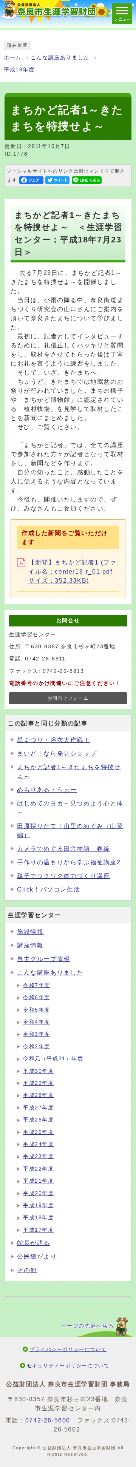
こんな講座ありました (60, 57)
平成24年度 (38, 1144)
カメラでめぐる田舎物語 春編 (63, 848)
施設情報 (30, 932)
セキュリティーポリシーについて (68, 1365)
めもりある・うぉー (47, 790)
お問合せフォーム (68, 698)
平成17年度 (38, 1230)
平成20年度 (38, 1193)
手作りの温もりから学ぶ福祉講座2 (69, 862)
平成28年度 (38, 1095)
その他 (27, 1270)
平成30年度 (38, 1071)
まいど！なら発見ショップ (57, 753)
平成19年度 (38, 1205)
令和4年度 (36, 1022)
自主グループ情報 (43, 959)
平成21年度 (38, 1181)
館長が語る (33, 1243)
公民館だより (37, 1256)
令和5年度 (36, 1010)
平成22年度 (38, 1169)
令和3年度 (36, 1034)
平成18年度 (19, 70)
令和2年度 (36, 1046)
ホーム (13, 57)
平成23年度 (38, 1156)
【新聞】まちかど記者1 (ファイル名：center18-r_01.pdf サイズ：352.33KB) (72, 571)
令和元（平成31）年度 (53, 1058)
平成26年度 (38, 1120)
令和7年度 (36, 985)
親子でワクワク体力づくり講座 (63, 876)
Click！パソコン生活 (48, 889)
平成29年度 (38, 1083)
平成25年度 (38, 1132)
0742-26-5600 (47, 1420)
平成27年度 (38, 1108)
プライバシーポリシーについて (68, 1349)
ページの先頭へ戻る (87, 1326)
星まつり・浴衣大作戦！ (53, 740)
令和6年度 (36, 997)
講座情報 (30, 945)
